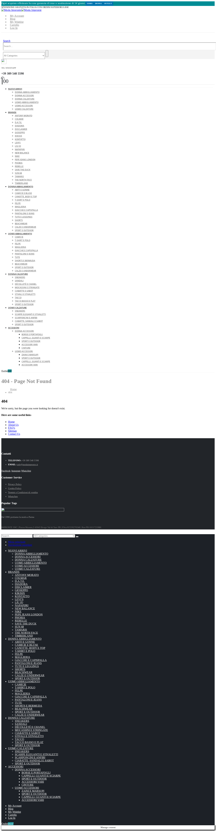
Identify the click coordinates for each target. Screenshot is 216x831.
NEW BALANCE (22, 152)
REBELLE (19, 166)
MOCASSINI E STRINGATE (27, 287)
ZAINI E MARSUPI (30, 354)
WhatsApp (26, 470)
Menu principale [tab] (16, 541)
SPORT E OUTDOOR (24, 267)
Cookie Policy (14, 488)
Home (11, 421)
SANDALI (19, 280)
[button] (6, 40)
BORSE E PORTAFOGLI (32, 334)
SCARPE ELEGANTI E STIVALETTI (30, 314)
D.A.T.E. (18, 122)
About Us (13, 424)
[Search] (47, 53)
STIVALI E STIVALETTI (25, 294)
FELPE (18, 203)
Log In (14, 28)
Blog (13, 18)
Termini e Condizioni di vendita (23, 492)
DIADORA (19, 125)
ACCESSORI (13, 327)
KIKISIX (18, 135)
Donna (98, 3)
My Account (17, 15)
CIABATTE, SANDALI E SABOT (29, 321)
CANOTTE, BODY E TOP (26, 196)
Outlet (108, 3)
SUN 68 (18, 173)
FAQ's (11, 427)
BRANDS (12, 112)
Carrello (14, 24)
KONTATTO (20, 139)
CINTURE (26, 347)
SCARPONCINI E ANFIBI (26, 317)
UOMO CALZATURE (24, 109)
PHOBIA (18, 163)
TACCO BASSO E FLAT (25, 301)
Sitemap (12, 430)
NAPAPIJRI (20, 149)
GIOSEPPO (20, 132)
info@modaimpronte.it (27, 464)
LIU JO (18, 146)
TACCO (18, 297)
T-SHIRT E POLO (22, 200)
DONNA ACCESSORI (24, 95)
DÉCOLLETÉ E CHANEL (26, 284)
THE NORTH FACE (23, 179)
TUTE (17, 257)
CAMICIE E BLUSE (23, 193)
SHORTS (19, 220)
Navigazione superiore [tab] (20, 544)
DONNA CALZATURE (24, 98)
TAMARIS (19, 176)
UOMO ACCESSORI (24, 105)
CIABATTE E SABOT (24, 290)
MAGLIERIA (20, 206)
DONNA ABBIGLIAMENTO (27, 92)
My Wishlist (16, 21)
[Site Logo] (21, 10)
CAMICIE (19, 236)
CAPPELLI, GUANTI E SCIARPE (36, 337)
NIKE (17, 156)
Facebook (6, 470)
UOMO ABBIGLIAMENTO (26, 102)
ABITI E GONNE (22, 189)
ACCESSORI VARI (30, 344)
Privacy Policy (15, 484)
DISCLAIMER (21, 129)
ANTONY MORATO (23, 115)
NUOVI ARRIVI (15, 89)
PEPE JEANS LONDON (25, 159)
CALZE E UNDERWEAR (25, 227)
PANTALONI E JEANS (24, 213)
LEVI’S (18, 142)
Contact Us (14, 433)
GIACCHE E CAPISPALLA (26, 210)
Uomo (90, 3)
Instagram (16, 470)
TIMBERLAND (24, 635)
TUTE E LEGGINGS (23, 216)
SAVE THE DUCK (22, 169)
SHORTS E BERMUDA (25, 260)
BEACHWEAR (21, 223)
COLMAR (19, 119)
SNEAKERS (20, 277)
